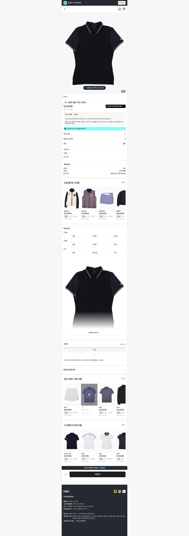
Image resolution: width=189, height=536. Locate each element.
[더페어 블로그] (124, 491)
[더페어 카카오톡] (115, 491)
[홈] (119, 8)
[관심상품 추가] (65, 474)
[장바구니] (124, 8)
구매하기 (98, 474)
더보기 (123, 182)
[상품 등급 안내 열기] (72, 114)
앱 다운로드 (122, 3)
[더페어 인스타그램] (119, 491)
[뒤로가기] (64, 9)
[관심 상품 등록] (78, 211)
